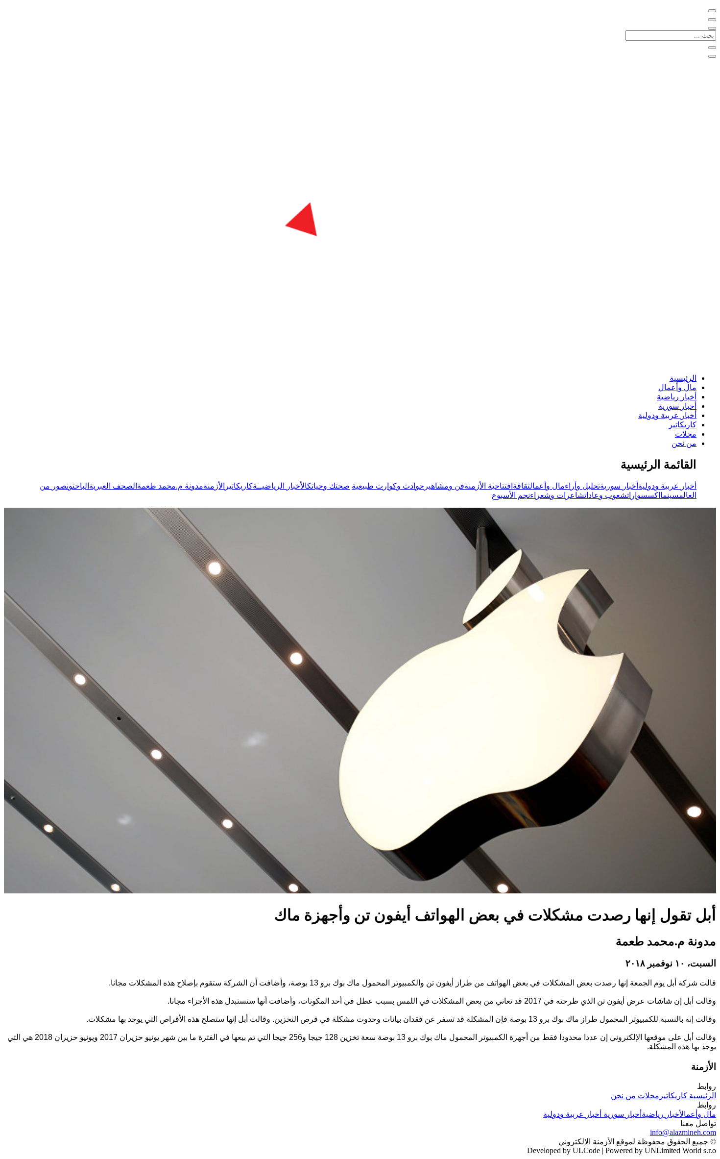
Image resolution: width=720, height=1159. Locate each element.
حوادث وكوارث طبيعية (388, 486)
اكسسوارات (643, 495)
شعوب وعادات (605, 495)
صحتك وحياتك (328, 486)
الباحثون (78, 486)
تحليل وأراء (582, 486)
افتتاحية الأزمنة (488, 486)
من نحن (684, 443)
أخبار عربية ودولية (667, 415)
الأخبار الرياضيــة (280, 486)
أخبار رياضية (676, 397)
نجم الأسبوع (511, 495)
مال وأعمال (677, 387)
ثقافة (521, 486)
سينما (669, 495)
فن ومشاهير (444, 486)
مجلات (685, 434)
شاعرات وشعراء (557, 495)
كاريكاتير (682, 424)
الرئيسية (683, 378)
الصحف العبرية (113, 486)
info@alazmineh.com (683, 1132)
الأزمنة (214, 486)
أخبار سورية (677, 406)
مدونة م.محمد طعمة (170, 486)
